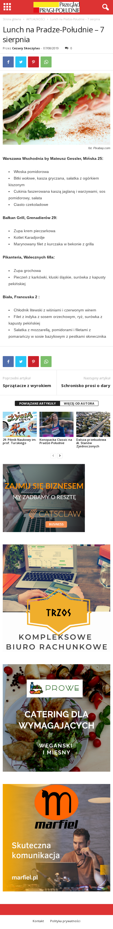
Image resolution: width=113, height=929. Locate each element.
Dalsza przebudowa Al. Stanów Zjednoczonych (91, 442)
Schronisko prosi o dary (85, 385)
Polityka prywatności (65, 921)
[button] (104, 7)
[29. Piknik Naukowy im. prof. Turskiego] (20, 424)
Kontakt (38, 921)
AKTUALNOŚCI (35, 19)
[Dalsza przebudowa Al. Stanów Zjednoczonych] (93, 424)
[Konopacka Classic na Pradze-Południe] (56, 424)
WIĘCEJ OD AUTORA (79, 403)
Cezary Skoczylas (26, 48)
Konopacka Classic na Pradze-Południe (55, 441)
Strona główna (12, 19)
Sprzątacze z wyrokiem (27, 385)
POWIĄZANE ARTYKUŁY (37, 403)
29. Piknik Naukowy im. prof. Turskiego (19, 441)
